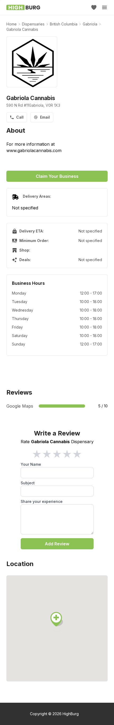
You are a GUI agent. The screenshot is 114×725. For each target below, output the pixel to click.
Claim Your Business (57, 176)
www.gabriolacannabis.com (34, 150)
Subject (28, 483)
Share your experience (42, 501)
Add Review (57, 543)
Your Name (31, 464)
